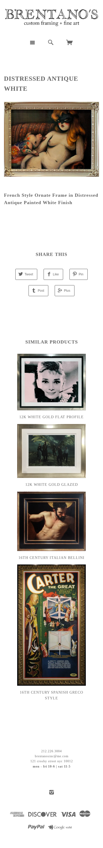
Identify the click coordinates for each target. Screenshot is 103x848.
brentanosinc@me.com (51, 756)
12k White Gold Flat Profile (51, 417)
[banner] (51, 17)
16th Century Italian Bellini (51, 558)
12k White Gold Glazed (51, 485)
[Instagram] (51, 792)
